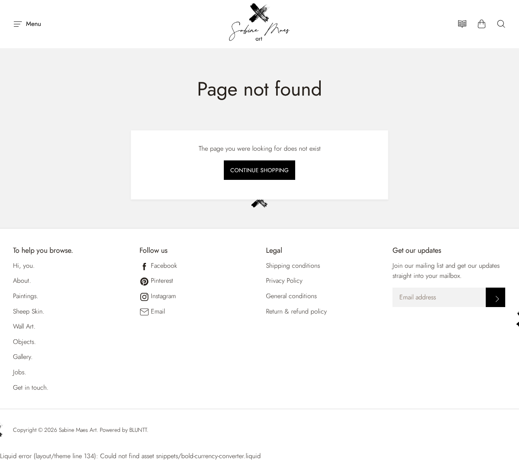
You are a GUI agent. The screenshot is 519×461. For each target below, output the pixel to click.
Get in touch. (31, 387)
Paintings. (26, 296)
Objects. (24, 341)
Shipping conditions (293, 265)
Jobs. (19, 372)
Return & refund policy (296, 311)
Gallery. (23, 356)
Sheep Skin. (29, 311)
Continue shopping (259, 170)
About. (22, 280)
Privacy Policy (284, 280)
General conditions (291, 296)
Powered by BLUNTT (123, 430)
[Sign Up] (495, 297)
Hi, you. (24, 265)
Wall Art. (24, 326)
